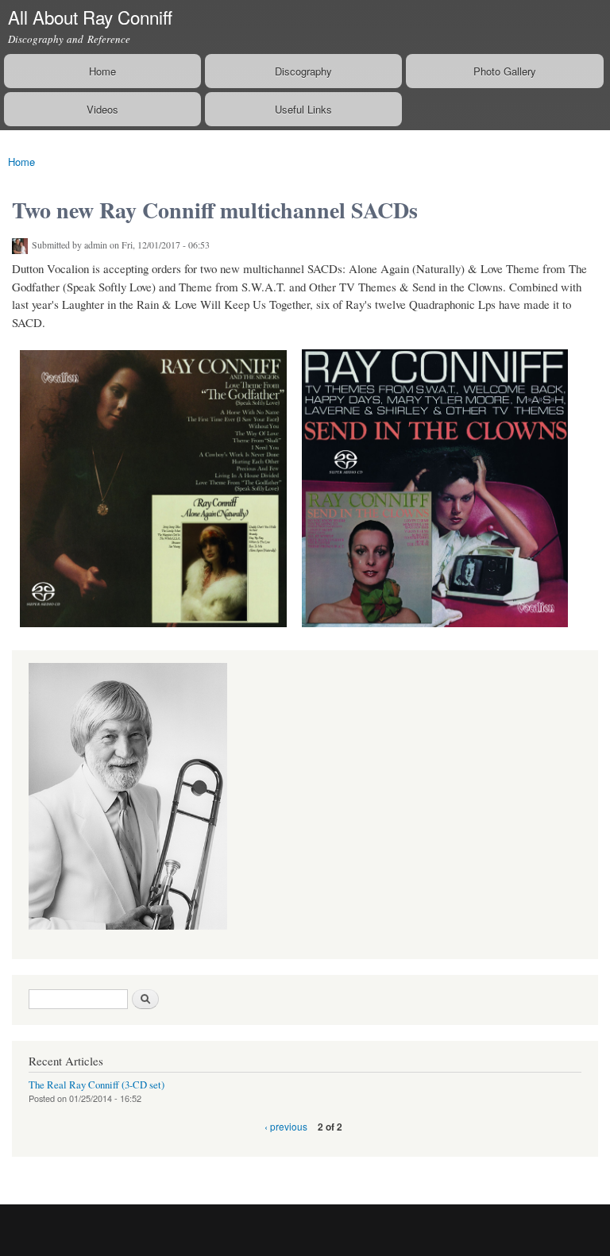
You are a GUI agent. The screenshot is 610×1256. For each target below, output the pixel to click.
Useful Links (303, 109)
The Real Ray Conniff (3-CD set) (96, 1085)
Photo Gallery (504, 71)
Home (102, 71)
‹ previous (285, 1126)
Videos (102, 109)
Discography (303, 71)
